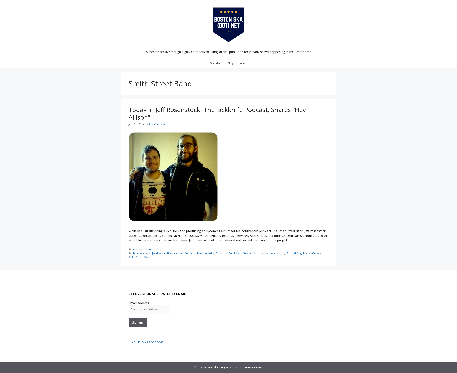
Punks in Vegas (312, 253)
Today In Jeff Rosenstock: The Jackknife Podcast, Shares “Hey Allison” (217, 113)
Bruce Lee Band (225, 253)
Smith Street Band (139, 257)
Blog (230, 63)
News (148, 249)
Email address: (139, 303)
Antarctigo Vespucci (171, 253)
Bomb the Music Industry (199, 253)
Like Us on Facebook (146, 342)
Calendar (215, 63)
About (243, 63)
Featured (138, 249)
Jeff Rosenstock (259, 253)
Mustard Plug (294, 253)
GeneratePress (253, 367)
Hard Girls (242, 253)
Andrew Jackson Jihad (145, 253)
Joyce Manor (276, 253)
